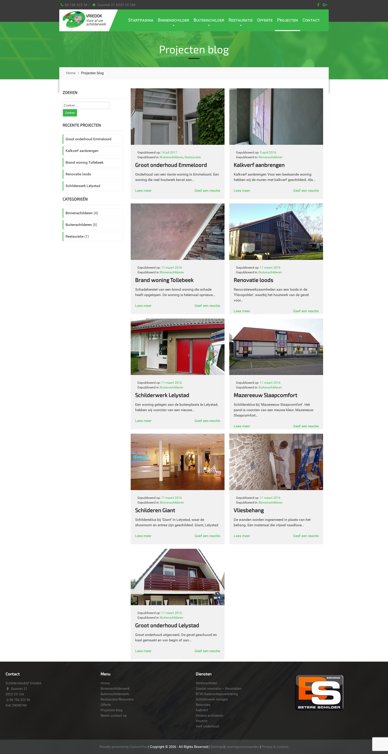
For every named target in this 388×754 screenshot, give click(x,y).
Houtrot (201, 721)
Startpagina (140, 20)
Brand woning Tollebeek (164, 280)
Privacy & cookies (275, 747)
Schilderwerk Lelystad (162, 395)
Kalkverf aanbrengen (259, 164)
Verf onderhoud (207, 726)
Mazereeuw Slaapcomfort (265, 395)
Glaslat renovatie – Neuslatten (219, 689)
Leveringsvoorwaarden (242, 747)
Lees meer (143, 190)
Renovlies (203, 705)
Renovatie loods (253, 280)
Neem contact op (114, 716)
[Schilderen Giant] (178, 489)
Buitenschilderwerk (115, 694)
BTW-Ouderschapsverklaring (217, 694)
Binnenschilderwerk (115, 689)
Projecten (287, 20)
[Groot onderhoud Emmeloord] (178, 143)
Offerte (265, 20)
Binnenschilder (173, 20)
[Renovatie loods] (276, 259)
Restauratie (241, 20)
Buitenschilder (209, 20)
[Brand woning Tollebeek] (178, 259)
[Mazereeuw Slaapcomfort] (276, 374)
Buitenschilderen (171, 157)
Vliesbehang (249, 510)
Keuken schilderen (209, 716)
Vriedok (94, 15)
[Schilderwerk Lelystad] (178, 374)
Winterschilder (206, 683)
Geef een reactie (207, 190)
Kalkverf (202, 710)
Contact (311, 20)
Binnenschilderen (270, 157)
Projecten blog (111, 710)
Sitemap (216, 747)
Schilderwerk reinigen (212, 699)
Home (70, 73)
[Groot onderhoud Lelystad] (178, 604)
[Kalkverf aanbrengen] (276, 143)
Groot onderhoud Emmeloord (171, 164)
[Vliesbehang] (276, 489)
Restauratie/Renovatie (117, 699)
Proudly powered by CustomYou (123, 747)
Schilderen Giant (155, 510)
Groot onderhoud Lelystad (167, 625)
